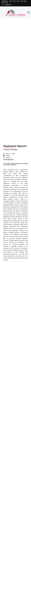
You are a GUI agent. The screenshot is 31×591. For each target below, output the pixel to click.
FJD (21, 1)
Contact (7, 5)
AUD (10, 1)
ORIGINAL (5, 1)
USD (3, 3)
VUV (6, 3)
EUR (18, 1)
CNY (14, 1)
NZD (25, 1)
